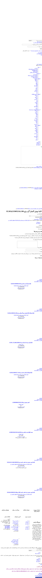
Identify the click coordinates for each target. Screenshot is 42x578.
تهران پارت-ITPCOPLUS (33, 69)
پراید (37, 81)
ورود (41, 48)
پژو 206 (36, 80)
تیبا (37, 86)
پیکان (37, 83)
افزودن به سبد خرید (39, 217)
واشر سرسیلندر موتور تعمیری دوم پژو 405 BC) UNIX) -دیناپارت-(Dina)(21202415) (14, 541)
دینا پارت (36, 68)
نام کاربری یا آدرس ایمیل (37, 44)
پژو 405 (36, 79)
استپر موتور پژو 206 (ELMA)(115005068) (21, 402)
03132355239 (3, 1)
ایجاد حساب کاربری (36, 42)
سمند (37, 82)
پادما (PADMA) (35, 70)
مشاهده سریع (39, 280)
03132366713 (9, 1)
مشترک (36, 102)
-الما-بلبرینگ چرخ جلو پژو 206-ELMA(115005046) (21, 283)
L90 (37, 84)
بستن (41, 564)
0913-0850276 (7, 528)
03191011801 (20, 1)
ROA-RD (36, 85)
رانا (37, 92)
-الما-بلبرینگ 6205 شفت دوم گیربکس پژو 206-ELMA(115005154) (21, 313)
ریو (37, 93)
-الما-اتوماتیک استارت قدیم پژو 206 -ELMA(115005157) (21, 372)
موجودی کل (35, 74)
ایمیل (40, 251)
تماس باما (27, 524)
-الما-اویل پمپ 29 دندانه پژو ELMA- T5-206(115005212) (21, 342)
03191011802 (14, 1)
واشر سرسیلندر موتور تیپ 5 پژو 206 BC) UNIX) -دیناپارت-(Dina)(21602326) (14, 528)
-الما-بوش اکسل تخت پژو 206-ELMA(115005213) (31, 187)
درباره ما (27, 523)
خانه (41, 167)
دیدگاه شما (39, 247)
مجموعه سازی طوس (34, 72)
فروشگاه (27, 527)
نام (41, 249)
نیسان (36, 87)
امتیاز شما (40, 239)
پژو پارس (36, 91)
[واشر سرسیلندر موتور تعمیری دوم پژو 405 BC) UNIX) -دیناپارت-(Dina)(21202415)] (14, 538)
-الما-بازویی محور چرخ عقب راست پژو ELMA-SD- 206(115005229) (21, 462)
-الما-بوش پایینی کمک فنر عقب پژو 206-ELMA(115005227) (29, 208)
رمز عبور (40, 46)
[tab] (20, 222)
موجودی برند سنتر (34, 76)
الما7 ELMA (35, 71)
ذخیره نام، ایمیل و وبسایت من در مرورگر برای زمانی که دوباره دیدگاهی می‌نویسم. (26, 253)
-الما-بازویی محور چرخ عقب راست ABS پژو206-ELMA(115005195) (21, 492)
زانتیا (37, 105)
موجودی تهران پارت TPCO (33, 75)
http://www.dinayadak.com (22, 571)
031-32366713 (7, 527)
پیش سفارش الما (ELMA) (20, 220)
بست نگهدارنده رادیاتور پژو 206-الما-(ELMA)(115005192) (21, 432)
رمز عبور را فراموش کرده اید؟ (36, 50)
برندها (39, 167)
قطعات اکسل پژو (11, 220)
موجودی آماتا (35, 77)
